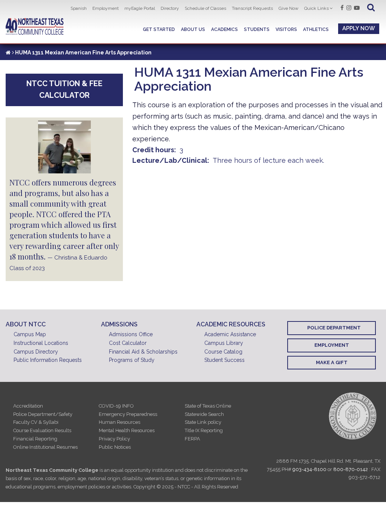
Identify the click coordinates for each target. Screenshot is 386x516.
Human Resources (119, 422)
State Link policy (203, 422)
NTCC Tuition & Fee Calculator (64, 89)
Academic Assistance (230, 334)
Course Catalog (223, 352)
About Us (193, 29)
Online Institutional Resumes (45, 447)
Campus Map (30, 334)
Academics (224, 29)
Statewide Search (204, 414)
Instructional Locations (41, 343)
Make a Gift (332, 362)
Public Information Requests (48, 360)
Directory (170, 8)
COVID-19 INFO (116, 406)
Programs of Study (132, 360)
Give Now (289, 8)
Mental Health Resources (127, 430)
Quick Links (316, 8)
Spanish (78, 8)
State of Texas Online (208, 406)
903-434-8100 (309, 469)
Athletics (316, 29)
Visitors (286, 29)
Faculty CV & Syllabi (35, 422)
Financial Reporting (35, 439)
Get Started (159, 29)
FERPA (192, 439)
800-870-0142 (350, 469)
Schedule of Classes (205, 8)
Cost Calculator (128, 343)
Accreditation (28, 406)
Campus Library (223, 343)
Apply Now (358, 28)
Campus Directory (36, 352)
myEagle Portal (139, 8)
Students (257, 29)
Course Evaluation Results (42, 430)
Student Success (224, 360)
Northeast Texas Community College (35, 26)
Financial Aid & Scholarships (143, 352)
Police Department (334, 328)
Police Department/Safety (42, 414)
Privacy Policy (114, 439)
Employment (105, 8)
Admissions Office (131, 334)
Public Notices (115, 447)
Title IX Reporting (204, 430)
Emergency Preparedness (128, 414)
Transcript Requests (252, 8)
